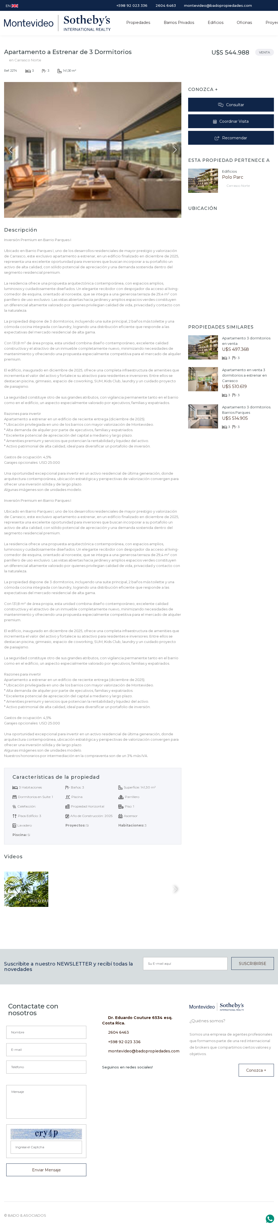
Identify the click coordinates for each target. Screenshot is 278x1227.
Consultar (235, 104)
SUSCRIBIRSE (252, 963)
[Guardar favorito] (268, 66)
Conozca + (256, 1070)
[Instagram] (263, 5)
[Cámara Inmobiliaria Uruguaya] (219, 1214)
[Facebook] (270, 5)
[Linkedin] (256, 5)
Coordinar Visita (234, 121)
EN (8, 6)
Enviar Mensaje (46, 1170)
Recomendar (234, 137)
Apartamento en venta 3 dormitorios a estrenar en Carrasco (244, 375)
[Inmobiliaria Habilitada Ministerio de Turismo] (243, 1213)
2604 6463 (118, 1032)
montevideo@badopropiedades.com (143, 1051)
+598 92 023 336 (124, 1041)
